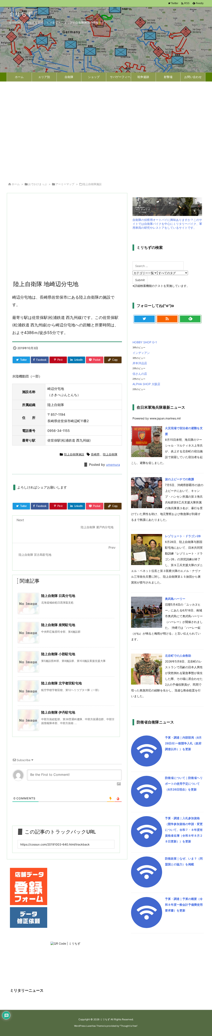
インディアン (141, 353)
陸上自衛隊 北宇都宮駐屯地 (61, 683)
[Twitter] (144, 319)
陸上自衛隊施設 (92, 184)
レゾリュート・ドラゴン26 (183, 536)
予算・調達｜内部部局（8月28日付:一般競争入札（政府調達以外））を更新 (183, 743)
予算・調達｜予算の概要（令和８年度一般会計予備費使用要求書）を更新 (184, 904)
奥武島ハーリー (175, 598)
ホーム (16, 184)
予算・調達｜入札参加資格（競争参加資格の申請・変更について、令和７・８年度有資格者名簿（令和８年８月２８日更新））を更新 (184, 829)
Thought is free (128, 1025)
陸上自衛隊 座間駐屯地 (58, 625)
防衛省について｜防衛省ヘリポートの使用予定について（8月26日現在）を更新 (184, 783)
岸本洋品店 (139, 363)
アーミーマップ (64, 184)
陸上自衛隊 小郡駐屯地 (58, 654)
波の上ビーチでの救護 (179, 479)
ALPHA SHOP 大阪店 (146, 384)
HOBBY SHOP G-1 (144, 342)
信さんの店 (139, 373)
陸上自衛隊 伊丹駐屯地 (58, 712)
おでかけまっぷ (37, 184)
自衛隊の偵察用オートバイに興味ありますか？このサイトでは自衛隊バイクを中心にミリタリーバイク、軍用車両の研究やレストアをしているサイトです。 (167, 223)
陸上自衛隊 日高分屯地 (58, 596)
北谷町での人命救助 (178, 655)
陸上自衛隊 (110, 454)
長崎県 (95, 454)
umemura (113, 465)
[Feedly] (190, 319)
